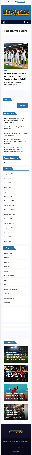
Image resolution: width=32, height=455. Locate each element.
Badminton (8, 253)
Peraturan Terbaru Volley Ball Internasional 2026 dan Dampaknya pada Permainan (13, 149)
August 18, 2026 (12, 359)
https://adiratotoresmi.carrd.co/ (14, 317)
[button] (25, 22)
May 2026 (7, 187)
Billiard (6, 266)
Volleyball (7, 303)
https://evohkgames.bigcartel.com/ (15, 312)
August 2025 (8, 228)
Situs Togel (7, 309)
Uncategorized (9, 298)
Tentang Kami (16, 451)
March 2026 (8, 196)
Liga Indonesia (9, 275)
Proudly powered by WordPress (11, 441)
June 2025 (8, 237)
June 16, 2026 (11, 398)
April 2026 (7, 192)
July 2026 (7, 178)
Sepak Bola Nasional (10, 289)
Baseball (7, 257)
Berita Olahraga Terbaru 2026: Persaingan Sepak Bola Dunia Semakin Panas (14, 120)
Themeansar (16, 443)
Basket (6, 262)
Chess (6, 271)
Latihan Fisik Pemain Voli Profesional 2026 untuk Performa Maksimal (15, 141)
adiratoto (7, 314)
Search (7, 99)
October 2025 (8, 219)
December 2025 (9, 210)
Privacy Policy (22, 448)
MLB (5, 70)
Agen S (18, 82)
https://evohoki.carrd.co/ (12, 319)
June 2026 (8, 183)
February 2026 (9, 201)
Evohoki (14, 309)
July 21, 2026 (11, 379)
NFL (5, 285)
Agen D (22, 359)
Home (8, 448)
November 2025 (9, 214)
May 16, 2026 (11, 417)
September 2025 (9, 223)
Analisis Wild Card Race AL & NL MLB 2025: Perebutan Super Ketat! (15, 76)
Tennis (6, 294)
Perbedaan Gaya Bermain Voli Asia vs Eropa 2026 (16, 395)
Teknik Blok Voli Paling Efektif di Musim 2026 (14, 376)
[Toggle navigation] (14, 22)
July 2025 (7, 232)
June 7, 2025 (10, 82)
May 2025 (7, 241)
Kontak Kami (14, 448)
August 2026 (8, 174)
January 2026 (9, 205)
